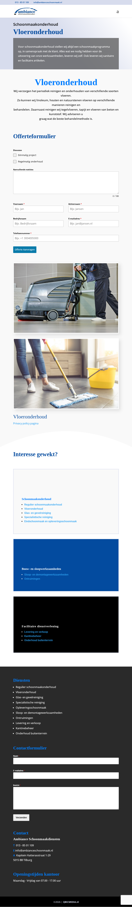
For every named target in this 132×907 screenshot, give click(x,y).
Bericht (17, 785)
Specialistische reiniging (38, 517)
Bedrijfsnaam (19, 218)
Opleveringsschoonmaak (31, 707)
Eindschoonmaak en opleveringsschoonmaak (50, 521)
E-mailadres (74, 218)
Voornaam (19, 204)
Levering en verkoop (36, 631)
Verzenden (21, 817)
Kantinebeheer (32, 636)
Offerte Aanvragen (25, 249)
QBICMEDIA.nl (71, 901)
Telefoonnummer (22, 233)
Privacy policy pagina (25, 423)
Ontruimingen (32, 578)
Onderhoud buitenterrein (38, 640)
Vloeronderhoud (33, 508)
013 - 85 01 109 (24, 845)
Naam (16, 756)
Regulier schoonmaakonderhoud (43, 504)
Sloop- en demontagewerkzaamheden (46, 574)
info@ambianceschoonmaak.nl (34, 850)
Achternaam (75, 204)
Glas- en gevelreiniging (38, 512)
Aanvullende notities (23, 169)
